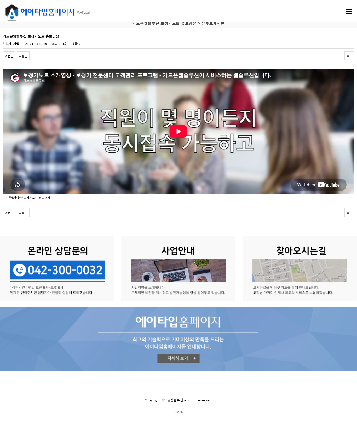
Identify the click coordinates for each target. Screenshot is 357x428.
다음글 (23, 56)
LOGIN (178, 411)
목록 (349, 56)
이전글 (9, 56)
